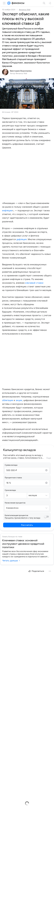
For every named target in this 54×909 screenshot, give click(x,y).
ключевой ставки (34, 283)
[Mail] (8, 3)
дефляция (22, 239)
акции (19, 400)
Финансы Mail (24, 10)
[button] (27, 93)
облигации (7, 400)
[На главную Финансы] (17, 3)
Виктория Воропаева (21, 71)
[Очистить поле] (46, 470)
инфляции (7, 210)
